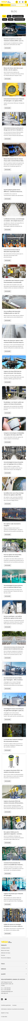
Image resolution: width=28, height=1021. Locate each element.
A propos (14, 1005)
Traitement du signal (19, 19)
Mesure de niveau (5, 950)
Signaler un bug (4, 1012)
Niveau (4, 19)
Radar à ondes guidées (18, 16)
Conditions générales (6, 1005)
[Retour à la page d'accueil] (6, 942)
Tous (4, 16)
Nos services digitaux (6, 957)
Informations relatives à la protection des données (12, 1009)
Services (3, 969)
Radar (9, 16)
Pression (11, 19)
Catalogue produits (5, 948)
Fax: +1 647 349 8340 (5, 989)
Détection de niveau (5, 953)
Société (3, 974)
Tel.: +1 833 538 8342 (6, 988)
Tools (3, 963)
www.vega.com (4, 993)
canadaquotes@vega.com (7, 991)
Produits (4, 945)
